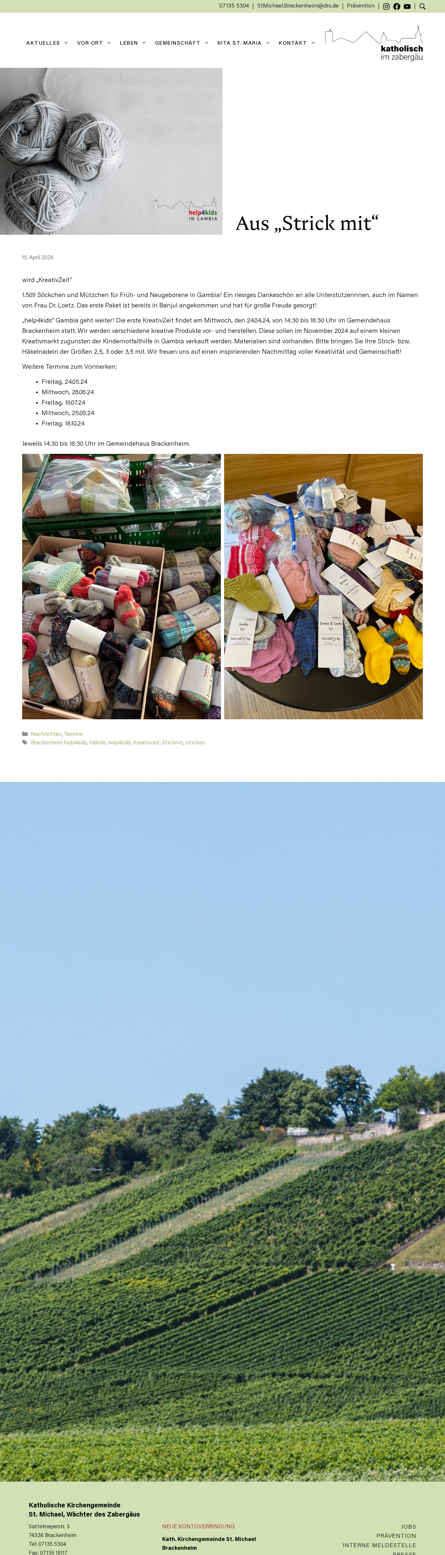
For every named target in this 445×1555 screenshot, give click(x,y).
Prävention (361, 6)
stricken (195, 743)
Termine (73, 735)
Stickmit (172, 743)
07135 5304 (234, 6)
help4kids (119, 743)
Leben (129, 43)
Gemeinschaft (178, 43)
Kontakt (293, 43)
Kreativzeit (146, 743)
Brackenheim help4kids (59, 743)
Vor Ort (90, 43)
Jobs (408, 1527)
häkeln (97, 743)
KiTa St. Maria (240, 43)
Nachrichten (46, 735)
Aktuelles (43, 43)
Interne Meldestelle (379, 1546)
